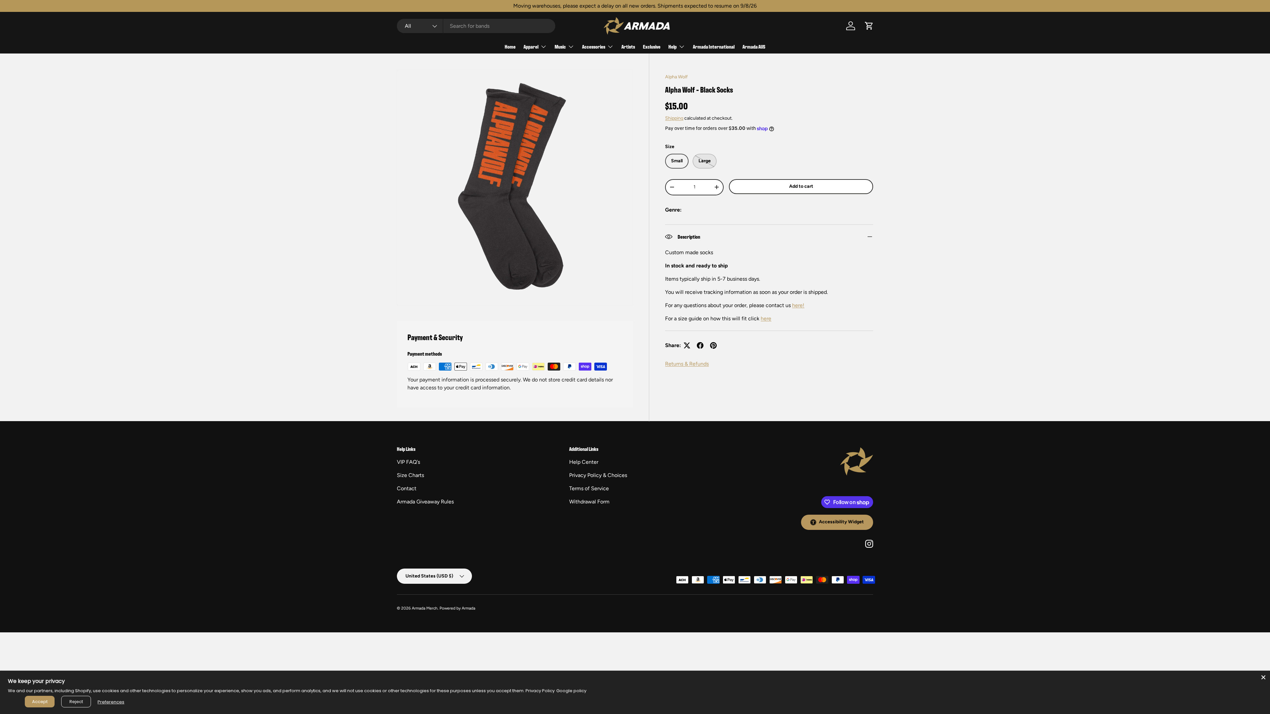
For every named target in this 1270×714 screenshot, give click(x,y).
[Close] (1263, 677)
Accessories (593, 46)
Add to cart (801, 186)
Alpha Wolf (676, 77)
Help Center (583, 462)
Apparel (531, 46)
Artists (628, 46)
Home (510, 46)
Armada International (714, 46)
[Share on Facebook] (700, 345)
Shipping (674, 118)
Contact (406, 488)
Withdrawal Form (589, 501)
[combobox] (476, 26)
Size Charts (410, 475)
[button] (869, 26)
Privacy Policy (540, 691)
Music (560, 46)
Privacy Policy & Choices (598, 475)
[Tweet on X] (687, 345)
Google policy (571, 691)
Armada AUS (753, 46)
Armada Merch (425, 608)
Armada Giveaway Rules (425, 501)
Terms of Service (589, 488)
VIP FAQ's (408, 462)
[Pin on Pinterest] (713, 345)
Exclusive (651, 46)
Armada (468, 608)
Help (672, 46)
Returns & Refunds (687, 364)
